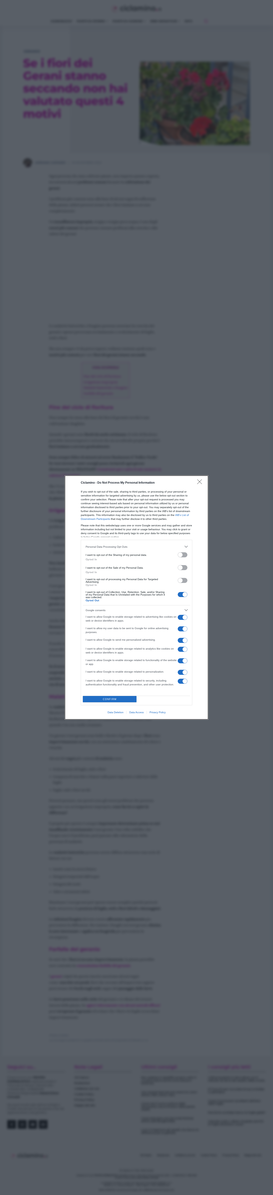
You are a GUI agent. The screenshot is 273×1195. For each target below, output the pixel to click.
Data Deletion (116, 712)
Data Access (136, 712)
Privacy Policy (158, 712)
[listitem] (136, 547)
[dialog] (136, 597)
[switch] (182, 554)
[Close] (200, 482)
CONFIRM (110, 699)
